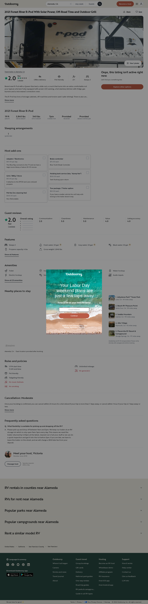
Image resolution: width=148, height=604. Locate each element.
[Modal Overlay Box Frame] (74, 302)
